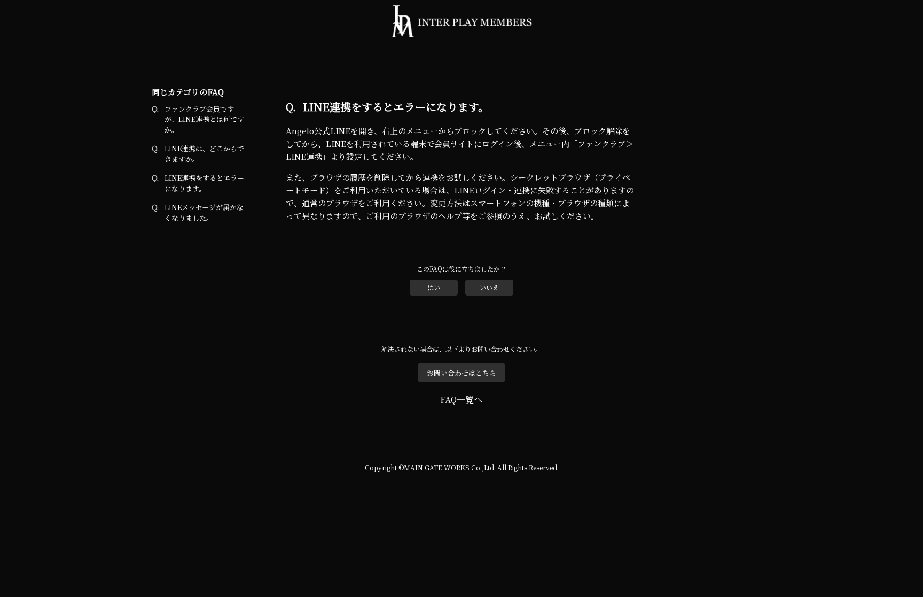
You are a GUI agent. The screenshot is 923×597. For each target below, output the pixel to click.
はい (433, 287)
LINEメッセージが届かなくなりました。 (204, 212)
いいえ (489, 287)
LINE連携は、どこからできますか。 (204, 153)
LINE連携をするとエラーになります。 (204, 183)
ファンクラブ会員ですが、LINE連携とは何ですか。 (204, 119)
